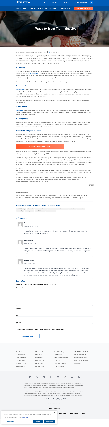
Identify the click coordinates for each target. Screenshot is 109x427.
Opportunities (19, 352)
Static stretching (33, 73)
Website (18, 322)
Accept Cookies (49, 421)
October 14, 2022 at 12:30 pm (31, 226)
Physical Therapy (63, 208)
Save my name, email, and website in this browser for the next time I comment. (41, 329)
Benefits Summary (20, 354)
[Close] (54, 412)
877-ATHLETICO (84, 2)
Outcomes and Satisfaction (61, 357)
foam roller (81, 208)
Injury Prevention (52, 208)
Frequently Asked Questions (80, 357)
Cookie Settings (77, 363)
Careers (46, 2)
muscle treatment (50, 210)
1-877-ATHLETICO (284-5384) (81, 352)
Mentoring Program (21, 363)
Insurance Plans (39, 357)
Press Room (57, 360)
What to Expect (39, 352)
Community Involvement (60, 363)
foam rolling (20, 210)
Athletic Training (21, 208)
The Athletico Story (59, 352)
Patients (18, 8)
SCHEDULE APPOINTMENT (83, 8)
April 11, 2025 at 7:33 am (30, 263)
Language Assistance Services (81, 360)
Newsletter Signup (39, 366)
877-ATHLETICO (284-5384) (54, 404)
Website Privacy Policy (60, 413)
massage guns (29, 210)
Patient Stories (39, 363)
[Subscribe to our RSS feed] (79, 377)
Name (18, 308)
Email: (80, 354)
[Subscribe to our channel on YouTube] (72, 377)
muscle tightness (39, 210)
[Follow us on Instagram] (44, 377)
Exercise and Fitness (41, 208)
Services (25, 8)
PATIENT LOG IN (65, 8)
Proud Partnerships (59, 366)
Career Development (21, 357)
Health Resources (50, 8)
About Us (40, 8)
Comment (19, 288)
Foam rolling (19, 110)
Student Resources (20, 366)
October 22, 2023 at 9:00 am (31, 244)
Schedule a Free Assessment (40, 146)
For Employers (67, 2)
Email (18, 315)
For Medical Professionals (56, 2)
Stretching (73, 208)
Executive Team (58, 354)
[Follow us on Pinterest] (58, 377)
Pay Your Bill (76, 2)
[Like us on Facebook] (30, 377)
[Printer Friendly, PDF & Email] (91, 185)
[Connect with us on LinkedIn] (51, 377)
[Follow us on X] (37, 377)
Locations (33, 8)
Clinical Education (20, 360)
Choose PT (30, 208)
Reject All (38, 421)
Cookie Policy (25, 417)
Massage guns (20, 89)
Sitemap (84, 413)
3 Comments (54, 52)
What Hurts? (38, 354)
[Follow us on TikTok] (65, 377)
